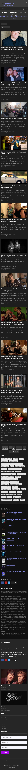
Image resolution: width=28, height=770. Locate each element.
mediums (4, 479)
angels (15, 458)
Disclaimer (12, 767)
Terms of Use (16, 765)
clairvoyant (5, 463)
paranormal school (6, 486)
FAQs (3, 722)
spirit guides (13, 491)
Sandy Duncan (15, 489)
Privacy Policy (7, 765)
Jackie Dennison (21, 474)
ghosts (19, 468)
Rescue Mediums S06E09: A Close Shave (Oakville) (13, 606)
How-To (18, 471)
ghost (4, 468)
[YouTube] (6, 582)
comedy (20, 463)
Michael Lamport (13, 479)
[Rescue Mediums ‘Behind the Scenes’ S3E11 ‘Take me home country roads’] (14, 347)
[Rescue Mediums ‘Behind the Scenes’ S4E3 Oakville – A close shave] (14, 210)
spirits (19, 491)
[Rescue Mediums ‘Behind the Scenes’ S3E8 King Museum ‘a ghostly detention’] (14, 415)
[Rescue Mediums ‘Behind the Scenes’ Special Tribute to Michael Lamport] (14, 38)
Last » (16, 451)
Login (25, 9)
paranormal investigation (15, 484)
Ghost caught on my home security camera (15, 627)
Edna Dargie (5, 466)
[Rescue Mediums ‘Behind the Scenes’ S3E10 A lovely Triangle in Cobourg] (14, 381)
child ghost (4, 461)
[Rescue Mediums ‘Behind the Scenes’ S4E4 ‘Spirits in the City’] (14, 177)
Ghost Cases (4, 706)
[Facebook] (2, 582)
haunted (4, 471)
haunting (11, 471)
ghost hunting (11, 468)
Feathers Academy (19, 466)
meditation (11, 476)
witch (22, 499)
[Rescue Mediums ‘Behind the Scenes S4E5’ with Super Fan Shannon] (14, 143)
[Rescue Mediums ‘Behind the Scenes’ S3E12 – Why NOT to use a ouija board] (14, 314)
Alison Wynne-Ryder (7, 458)
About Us (4, 717)
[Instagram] (12, 582)
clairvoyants (13, 463)
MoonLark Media (6, 481)
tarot (3, 497)
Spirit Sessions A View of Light (8, 494)
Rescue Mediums (6, 489)
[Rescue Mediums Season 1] (14, 676)
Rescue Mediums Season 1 (7, 685)
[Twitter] (9, 582)
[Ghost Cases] (14, 698)
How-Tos (4, 474)
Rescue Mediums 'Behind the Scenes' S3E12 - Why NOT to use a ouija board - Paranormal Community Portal (13, 610)
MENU (3, 9)
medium (18, 476)
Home (3, 724)
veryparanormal (17, 497)
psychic (15, 486)
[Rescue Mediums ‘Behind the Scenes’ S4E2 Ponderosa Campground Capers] (14, 246)
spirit (23, 489)
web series (16, 499)
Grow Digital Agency (17, 762)
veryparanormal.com (6, 499)
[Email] (15, 582)
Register (4, 728)
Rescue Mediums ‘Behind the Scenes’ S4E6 (14, 118)
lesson (4, 476)
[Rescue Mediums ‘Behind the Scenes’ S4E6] (14, 109)
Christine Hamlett (13, 461)
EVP (11, 466)
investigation (12, 474)
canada (22, 458)
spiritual (19, 494)
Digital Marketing (10, 762)
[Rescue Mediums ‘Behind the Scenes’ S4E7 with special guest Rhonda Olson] (14, 74)
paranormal (5, 484)
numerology (15, 481)
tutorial (9, 497)
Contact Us (4, 720)
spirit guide (5, 491)
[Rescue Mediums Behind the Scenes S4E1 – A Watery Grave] (14, 280)
